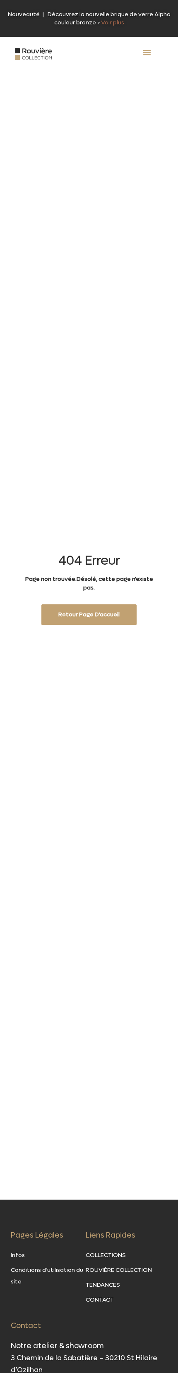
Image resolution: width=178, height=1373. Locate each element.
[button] (147, 52)
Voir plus (112, 22)
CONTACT (100, 1300)
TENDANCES (103, 1285)
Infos (18, 1255)
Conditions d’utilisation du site (47, 1275)
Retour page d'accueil (89, 614)
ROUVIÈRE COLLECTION (119, 1270)
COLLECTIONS (106, 1255)
